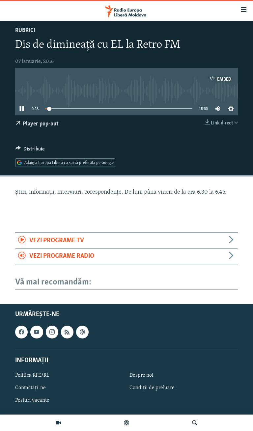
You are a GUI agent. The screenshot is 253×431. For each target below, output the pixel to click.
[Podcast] (126, 423)
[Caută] (195, 423)
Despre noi (141, 375)
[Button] (29, 150)
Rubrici (25, 31)
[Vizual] (58, 423)
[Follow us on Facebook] (21, 332)
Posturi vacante (32, 400)
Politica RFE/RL (32, 375)
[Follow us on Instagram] (52, 332)
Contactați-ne (30, 388)
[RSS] (67, 332)
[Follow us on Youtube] (36, 332)
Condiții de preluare (152, 388)
